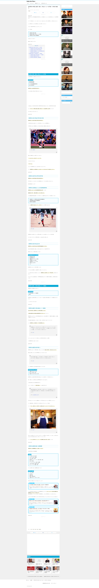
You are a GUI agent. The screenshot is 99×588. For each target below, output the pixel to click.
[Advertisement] (43, 65)
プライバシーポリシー (53, 583)
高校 (37, 529)
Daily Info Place (31, 1)
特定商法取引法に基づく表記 (46, 583)
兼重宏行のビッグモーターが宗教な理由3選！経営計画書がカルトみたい (47, 564)
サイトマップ (31, 3)
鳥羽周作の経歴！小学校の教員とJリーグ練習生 (35, 53)
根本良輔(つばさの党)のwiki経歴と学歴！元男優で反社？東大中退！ (56, 564)
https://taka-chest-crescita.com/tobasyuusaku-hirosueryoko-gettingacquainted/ (37, 501)
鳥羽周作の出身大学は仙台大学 (34, 52)
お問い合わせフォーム (44, 3)
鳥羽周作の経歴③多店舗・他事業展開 (35, 57)
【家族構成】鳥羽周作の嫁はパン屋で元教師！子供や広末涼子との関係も (39, 508)
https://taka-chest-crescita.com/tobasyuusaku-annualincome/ (36, 485)
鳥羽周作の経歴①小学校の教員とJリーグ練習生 (37, 54)
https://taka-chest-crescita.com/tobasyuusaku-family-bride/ (35, 509)
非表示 (37, 45)
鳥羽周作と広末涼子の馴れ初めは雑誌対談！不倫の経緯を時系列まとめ (39, 500)
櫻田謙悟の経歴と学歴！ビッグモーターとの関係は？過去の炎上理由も (31, 564)
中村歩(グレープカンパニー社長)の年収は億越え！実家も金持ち (39, 564)
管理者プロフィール (37, 3)
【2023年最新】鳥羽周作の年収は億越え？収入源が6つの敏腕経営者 (39, 484)
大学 (31, 529)
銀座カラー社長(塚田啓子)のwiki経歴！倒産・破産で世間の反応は (31, 572)
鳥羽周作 (40, 529)
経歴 (35, 529)
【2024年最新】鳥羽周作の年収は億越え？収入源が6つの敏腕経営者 (47, 572)
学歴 (33, 529)
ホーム (28, 3)
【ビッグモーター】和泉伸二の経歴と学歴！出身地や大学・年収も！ (56, 572)
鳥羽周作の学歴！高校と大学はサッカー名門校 (35, 47)
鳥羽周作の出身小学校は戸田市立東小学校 (36, 48)
